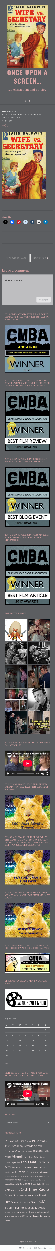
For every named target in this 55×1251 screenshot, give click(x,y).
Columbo (43, 1167)
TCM (41, 1201)
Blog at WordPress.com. (27, 1242)
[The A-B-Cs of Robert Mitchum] (39, 699)
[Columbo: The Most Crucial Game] (39, 722)
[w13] (24, 165)
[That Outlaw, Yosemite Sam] (16, 630)
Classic (35, 1167)
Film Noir (21, 1172)
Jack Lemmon (41, 1180)
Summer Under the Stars (23, 1202)
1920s (28, 1141)
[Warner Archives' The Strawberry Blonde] (16, 653)
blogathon (20, 1156)
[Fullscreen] (47, 773)
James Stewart (11, 1184)
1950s (8, 1146)
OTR (15, 1195)
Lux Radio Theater (41, 1184)
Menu (27, 100)
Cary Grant (28, 1162)
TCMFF (9, 1208)
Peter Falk (23, 1195)
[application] (27, 763)
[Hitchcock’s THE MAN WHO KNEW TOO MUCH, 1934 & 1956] (39, 653)
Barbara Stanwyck (25, 1151)
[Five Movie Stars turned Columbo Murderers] (16, 699)
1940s (43, 1141)
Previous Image (17, 258)
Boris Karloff (34, 1157)
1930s (35, 1141)
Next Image (40, 258)
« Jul (6, 1063)
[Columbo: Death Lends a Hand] (16, 676)
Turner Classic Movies (30, 1208)
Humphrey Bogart (14, 1179)
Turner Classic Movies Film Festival (22, 1212)
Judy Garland (24, 1183)
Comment (43, 300)
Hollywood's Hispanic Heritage (31, 1176)
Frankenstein (33, 1172)
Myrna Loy (15, 1190)
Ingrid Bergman (29, 1180)
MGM (7, 1190)
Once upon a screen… (27, 76)
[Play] (8, 773)
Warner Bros (16, 1216)
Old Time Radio (35, 1189)
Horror (46, 1176)
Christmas (17, 1167)
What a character (33, 1216)
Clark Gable (26, 1167)
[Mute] (42, 773)
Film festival (10, 1172)
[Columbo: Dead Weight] (16, 722)
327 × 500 (8, 121)
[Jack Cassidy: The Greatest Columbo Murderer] (39, 630)
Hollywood (15, 1176)
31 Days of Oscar (15, 1141)
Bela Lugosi (38, 1150)
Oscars (8, 1195)
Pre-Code (33, 1195)
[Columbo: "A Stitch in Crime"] (39, 676)
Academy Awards (22, 1146)
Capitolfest (16, 1162)
